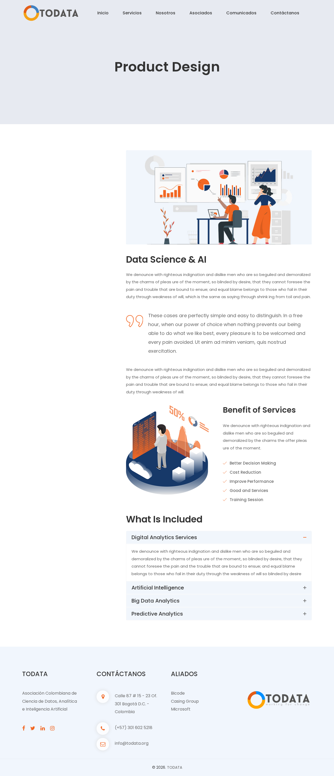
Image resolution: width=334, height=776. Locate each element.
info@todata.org (131, 743)
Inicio (103, 13)
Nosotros (165, 13)
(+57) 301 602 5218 (133, 728)
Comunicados (241, 13)
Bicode (178, 693)
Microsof (180, 709)
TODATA (174, 767)
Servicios (132, 13)
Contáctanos (285, 13)
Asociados (200, 13)
